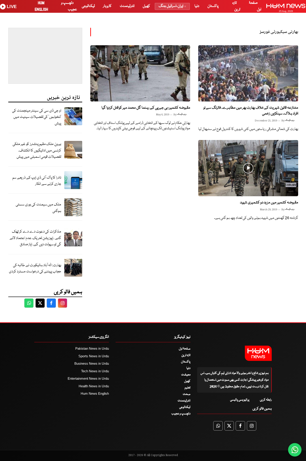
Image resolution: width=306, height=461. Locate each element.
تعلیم (187, 387)
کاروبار (107, 6)
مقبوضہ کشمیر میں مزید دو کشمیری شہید (269, 202)
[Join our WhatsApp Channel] (295, 450)
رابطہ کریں (266, 399)
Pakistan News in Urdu (92, 348)
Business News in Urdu (91, 363)
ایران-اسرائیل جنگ (171, 6)
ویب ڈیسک (289, 120)
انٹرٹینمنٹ (127, 6)
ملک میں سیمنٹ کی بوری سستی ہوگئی (38, 208)
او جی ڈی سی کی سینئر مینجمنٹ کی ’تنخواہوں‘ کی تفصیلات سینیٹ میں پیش (36, 117)
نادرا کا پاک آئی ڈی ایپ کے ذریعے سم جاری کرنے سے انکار (36, 181)
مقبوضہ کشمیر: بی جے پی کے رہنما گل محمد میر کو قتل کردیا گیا (145, 108)
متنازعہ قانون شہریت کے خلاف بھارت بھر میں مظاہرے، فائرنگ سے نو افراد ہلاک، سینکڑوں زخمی (250, 111)
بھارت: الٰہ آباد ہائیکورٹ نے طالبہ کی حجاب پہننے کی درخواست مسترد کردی (35, 269)
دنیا (196, 6)
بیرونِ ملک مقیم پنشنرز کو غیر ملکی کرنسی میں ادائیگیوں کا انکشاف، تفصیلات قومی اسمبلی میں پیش (37, 150)
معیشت (185, 374)
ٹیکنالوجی (88, 6)
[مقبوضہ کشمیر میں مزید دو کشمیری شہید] (248, 168)
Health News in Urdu (94, 386)
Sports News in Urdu (93, 356)
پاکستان (212, 6)
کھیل (146, 6)
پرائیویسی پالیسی (239, 399)
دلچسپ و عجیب (180, 413)
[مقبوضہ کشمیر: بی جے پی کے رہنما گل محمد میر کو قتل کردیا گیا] (140, 73)
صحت (186, 394)
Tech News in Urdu (95, 371)
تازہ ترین (185, 355)
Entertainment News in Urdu (88, 378)
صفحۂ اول (184, 348)
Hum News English (95, 393)
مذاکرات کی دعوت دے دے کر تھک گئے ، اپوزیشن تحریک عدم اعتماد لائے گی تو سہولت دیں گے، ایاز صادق (35, 238)
